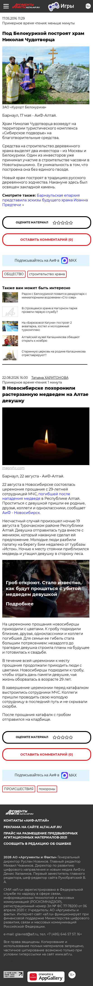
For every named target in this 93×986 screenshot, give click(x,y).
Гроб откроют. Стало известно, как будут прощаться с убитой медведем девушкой (43, 588)
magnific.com (13, 468)
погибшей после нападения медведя (36, 496)
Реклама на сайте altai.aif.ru (33, 827)
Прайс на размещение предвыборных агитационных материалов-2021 (41, 835)
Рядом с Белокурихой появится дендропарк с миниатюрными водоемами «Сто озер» (54, 295)
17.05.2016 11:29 (13, 18)
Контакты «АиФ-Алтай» (26, 820)
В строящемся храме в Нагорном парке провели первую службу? (49, 310)
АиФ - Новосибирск (21, 513)
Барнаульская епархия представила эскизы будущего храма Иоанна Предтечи (45, 200)
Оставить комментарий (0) (46, 240)
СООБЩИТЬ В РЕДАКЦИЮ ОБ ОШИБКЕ (37, 844)
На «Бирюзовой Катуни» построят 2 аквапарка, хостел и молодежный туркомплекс (47, 326)
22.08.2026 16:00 (15, 378)
